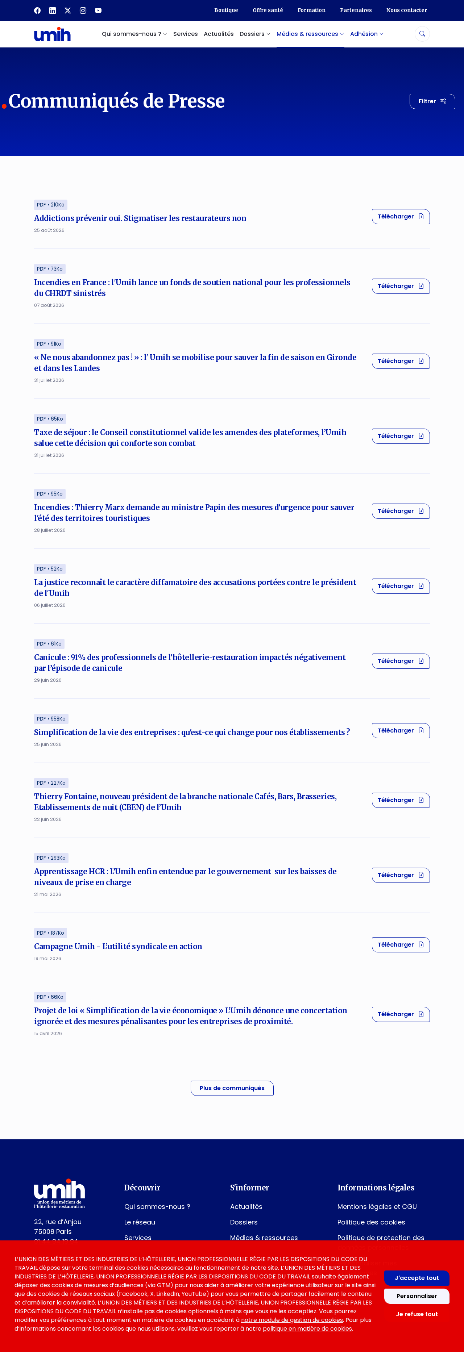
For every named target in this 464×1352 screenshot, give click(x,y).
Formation (312, 10)
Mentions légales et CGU (377, 1206)
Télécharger (404, 216)
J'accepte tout (417, 1278)
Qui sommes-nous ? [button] (132, 34)
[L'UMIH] (52, 33)
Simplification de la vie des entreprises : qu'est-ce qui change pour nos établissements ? (192, 732)
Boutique (226, 10)
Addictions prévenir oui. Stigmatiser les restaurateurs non (140, 218)
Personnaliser (417, 1296)
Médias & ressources (264, 1237)
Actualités (219, 34)
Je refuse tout (417, 1314)
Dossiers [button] (253, 34)
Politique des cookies (371, 1222)
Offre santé (268, 10)
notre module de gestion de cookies (292, 1320)
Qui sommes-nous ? (157, 1206)
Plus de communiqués (232, 1088)
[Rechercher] (422, 34)
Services (185, 34)
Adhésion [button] (364, 34)
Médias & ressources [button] (308, 34)
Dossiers (244, 1222)
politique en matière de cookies (307, 1328)
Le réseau (139, 1222)
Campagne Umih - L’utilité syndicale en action (118, 946)
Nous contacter (406, 10)
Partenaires (356, 10)
